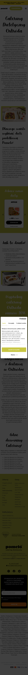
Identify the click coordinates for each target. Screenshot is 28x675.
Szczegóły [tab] (11, 323)
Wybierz (13, 354)
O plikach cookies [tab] (21, 323)
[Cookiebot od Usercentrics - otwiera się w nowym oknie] (19, 319)
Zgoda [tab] (4, 323)
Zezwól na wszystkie (14, 349)
